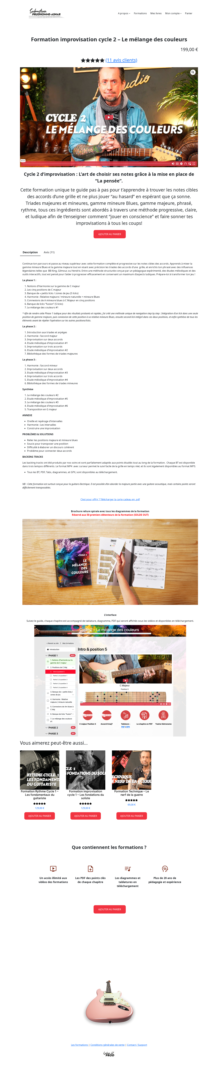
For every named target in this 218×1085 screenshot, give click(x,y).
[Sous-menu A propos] (129, 13)
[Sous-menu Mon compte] (181, 13)
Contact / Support (137, 1044)
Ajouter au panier (109, 234)
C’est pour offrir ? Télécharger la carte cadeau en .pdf (110, 499)
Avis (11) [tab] (49, 252)
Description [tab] (30, 252)
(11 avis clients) (121, 60)
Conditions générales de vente (107, 1044)
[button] (193, 72)
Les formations (80, 1044)
